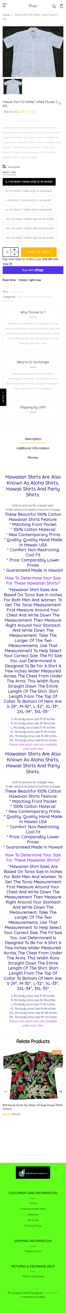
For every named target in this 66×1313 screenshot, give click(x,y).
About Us (33, 1220)
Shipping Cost (33, 1251)
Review (33, 457)
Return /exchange (33, 1276)
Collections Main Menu (33, 1208)
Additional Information (33, 448)
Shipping (33, 1214)
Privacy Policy (33, 1225)
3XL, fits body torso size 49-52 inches (29, 228)
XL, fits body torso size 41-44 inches (28, 209)
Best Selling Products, (31, 296)
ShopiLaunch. (51, 1292)
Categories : (10, 296)
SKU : (6, 291)
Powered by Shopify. (33, 1296)
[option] (33, 51)
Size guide (14, 166)
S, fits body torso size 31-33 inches (29, 181)
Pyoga (35, 1292)
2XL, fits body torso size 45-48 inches (29, 219)
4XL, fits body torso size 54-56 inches (29, 237)
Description (33, 439)
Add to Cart (39, 252)
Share (3, 399)
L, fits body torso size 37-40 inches (28, 200)
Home (6, 14)
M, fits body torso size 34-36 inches (28, 191)
